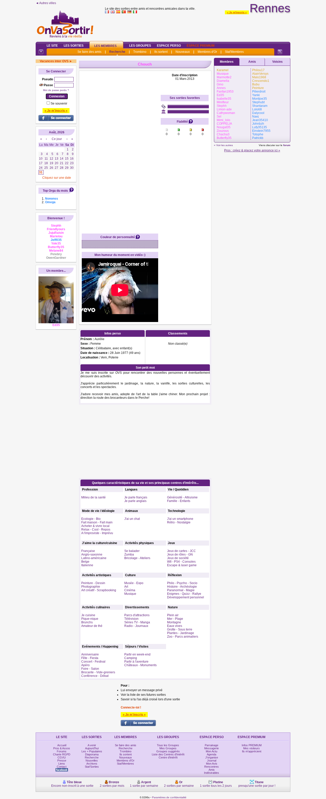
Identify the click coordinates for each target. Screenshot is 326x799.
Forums (61, 751)
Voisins (277, 61)
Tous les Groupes (168, 745)
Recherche (117, 52)
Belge (85, 561)
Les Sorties (74, 45)
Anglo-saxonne (91, 554)
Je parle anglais (135, 501)
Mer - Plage (175, 619)
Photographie (90, 586)
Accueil (61, 745)
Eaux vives (174, 626)
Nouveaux (182, 52)
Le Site (52, 45)
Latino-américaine (93, 558)
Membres (227, 61)
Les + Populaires (92, 751)
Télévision (131, 619)
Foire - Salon (90, 669)
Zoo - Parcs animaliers (182, 636)
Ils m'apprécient (251, 751)
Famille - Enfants (178, 501)
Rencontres (211, 766)
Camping (130, 658)
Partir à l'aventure (136, 661)
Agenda (211, 754)
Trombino (139, 52)
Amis (252, 61)
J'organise (211, 757)
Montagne (174, 622)
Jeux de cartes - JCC (181, 551)
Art (126, 586)
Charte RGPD (61, 754)
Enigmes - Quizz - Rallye (184, 594)
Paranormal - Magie (181, 590)
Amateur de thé (91, 626)
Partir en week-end (137, 654)
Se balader (132, 551)
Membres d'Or (207, 52)
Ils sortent (161, 52)
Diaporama (92, 754)
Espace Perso (169, 45)
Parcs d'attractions (137, 615)
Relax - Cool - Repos (95, 529)
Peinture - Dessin (93, 583)
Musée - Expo (133, 583)
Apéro (85, 665)
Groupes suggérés (168, 751)
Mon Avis (211, 763)
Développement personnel (185, 597)
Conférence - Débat (94, 676)
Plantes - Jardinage (180, 633)
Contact (61, 766)
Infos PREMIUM (252, 745)
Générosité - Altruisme (182, 497)
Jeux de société (178, 558)
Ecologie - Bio (91, 519)
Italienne (87, 565)
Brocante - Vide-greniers (98, 672)
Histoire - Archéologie (182, 586)
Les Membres (105, 46)
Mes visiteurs (251, 748)
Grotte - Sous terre (179, 629)
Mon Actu (211, 751)
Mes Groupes (167, 748)
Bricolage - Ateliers (137, 558)
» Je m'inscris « (237, 12)
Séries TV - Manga (137, 622)
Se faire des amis (89, 52)
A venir (92, 745)
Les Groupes (140, 45)
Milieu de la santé (93, 497)
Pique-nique (89, 619)
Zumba (129, 554)
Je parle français (135, 497)
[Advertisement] (197, 26)
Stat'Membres (234, 52)
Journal (211, 760)
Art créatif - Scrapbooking (98, 590)
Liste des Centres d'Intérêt (168, 754)
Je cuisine (88, 615)
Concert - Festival (93, 661)
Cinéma (129, 590)
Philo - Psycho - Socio (182, 583)
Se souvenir (59, 103)
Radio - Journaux (136, 626)
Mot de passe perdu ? (56, 90)
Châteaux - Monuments (140, 665)
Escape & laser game (182, 565)
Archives (91, 763)
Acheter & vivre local (95, 526)
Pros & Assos (61, 748)
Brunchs (87, 622)
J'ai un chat (132, 519)
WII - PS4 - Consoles (181, 561)
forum (286, 145)
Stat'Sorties (92, 766)
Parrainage (211, 745)
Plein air (173, 615)
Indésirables (211, 772)
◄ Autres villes (46, 3)
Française (88, 551)
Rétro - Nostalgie (179, 522)
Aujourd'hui (92, 748)
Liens (61, 763)
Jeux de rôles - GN (180, 554)
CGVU (62, 757)
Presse (61, 760)
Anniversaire (90, 654)
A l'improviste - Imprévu (97, 533)
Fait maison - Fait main (97, 522)
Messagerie (211, 748)
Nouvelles (92, 760)
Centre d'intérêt (168, 757)
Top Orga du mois (55, 190)
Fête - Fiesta (89, 658)
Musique (130, 594)
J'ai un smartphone (180, 519)
